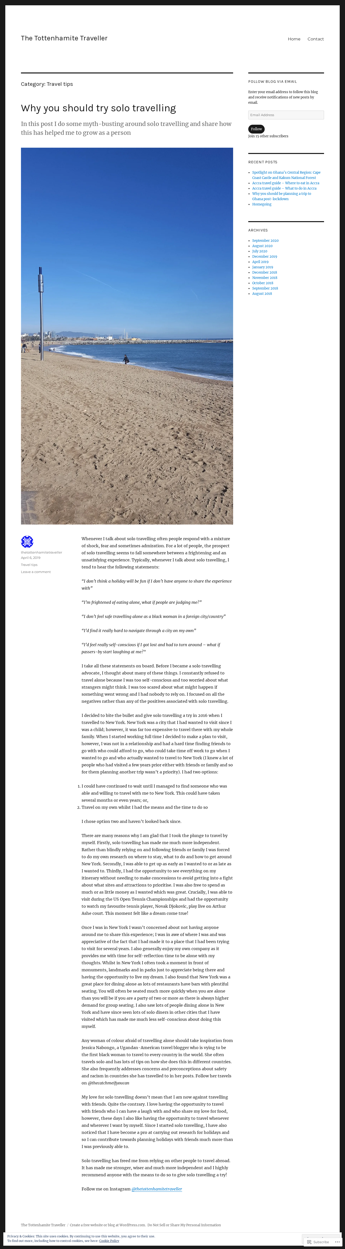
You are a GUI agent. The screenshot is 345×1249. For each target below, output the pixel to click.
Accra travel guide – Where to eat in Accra (285, 183)
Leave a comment (36, 572)
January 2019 (262, 267)
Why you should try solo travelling (98, 108)
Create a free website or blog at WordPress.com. (108, 1225)
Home (294, 39)
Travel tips (29, 565)
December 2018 (264, 272)
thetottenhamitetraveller (157, 1188)
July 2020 (259, 251)
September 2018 (265, 288)
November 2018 (264, 278)
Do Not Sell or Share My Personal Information (184, 1225)
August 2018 (262, 294)
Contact (316, 39)
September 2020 (265, 241)
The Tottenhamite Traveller (64, 38)
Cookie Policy (109, 1241)
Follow (256, 129)
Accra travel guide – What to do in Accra (284, 188)
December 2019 (264, 256)
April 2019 (260, 262)
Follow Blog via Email (272, 81)
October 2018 (262, 283)
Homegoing (262, 204)
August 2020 (262, 246)
